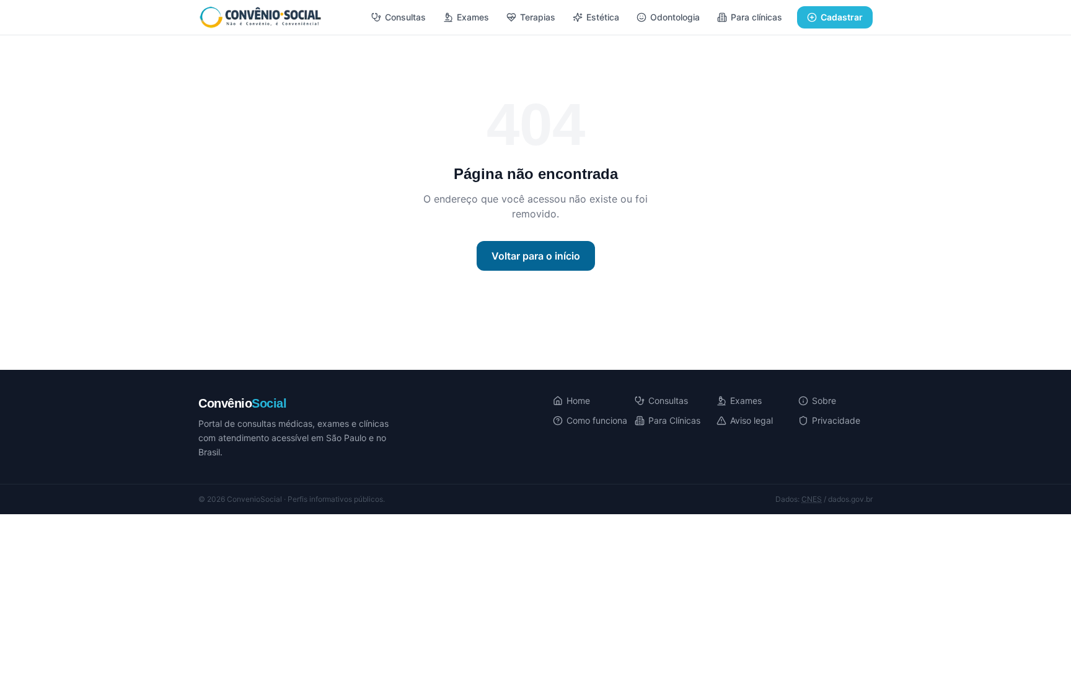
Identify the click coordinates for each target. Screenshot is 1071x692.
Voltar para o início (535, 256)
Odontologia (675, 17)
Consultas (405, 17)
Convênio (242, 403)
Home (578, 400)
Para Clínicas (674, 420)
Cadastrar (842, 17)
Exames (473, 17)
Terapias (537, 17)
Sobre (824, 400)
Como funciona (596, 420)
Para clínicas (756, 17)
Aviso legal (751, 420)
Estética (602, 17)
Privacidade (836, 420)
